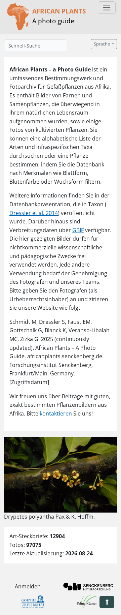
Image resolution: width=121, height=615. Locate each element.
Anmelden (28, 586)
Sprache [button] (102, 44)
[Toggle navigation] (107, 7)
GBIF (78, 230)
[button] (106, 602)
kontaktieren (56, 413)
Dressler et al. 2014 (33, 213)
